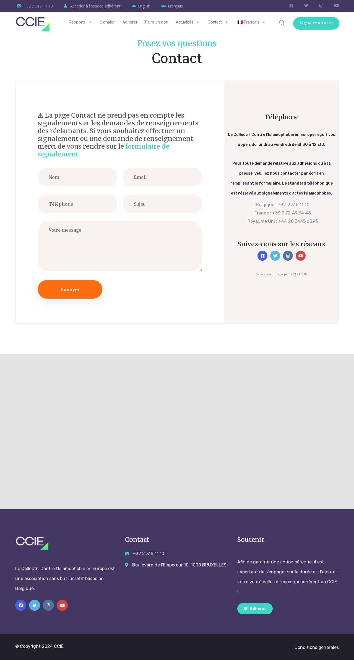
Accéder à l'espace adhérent (95, 6)
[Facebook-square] (262, 256)
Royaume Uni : (283, 221)
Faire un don (156, 22)
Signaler (107, 22)
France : (282, 213)
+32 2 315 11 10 (38, 6)
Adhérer (130, 22)
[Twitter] (275, 256)
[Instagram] (288, 256)
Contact (215, 22)
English (144, 6)
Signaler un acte (317, 22)
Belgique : (282, 204)
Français (175, 6)
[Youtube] (301, 256)
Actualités (184, 22)
